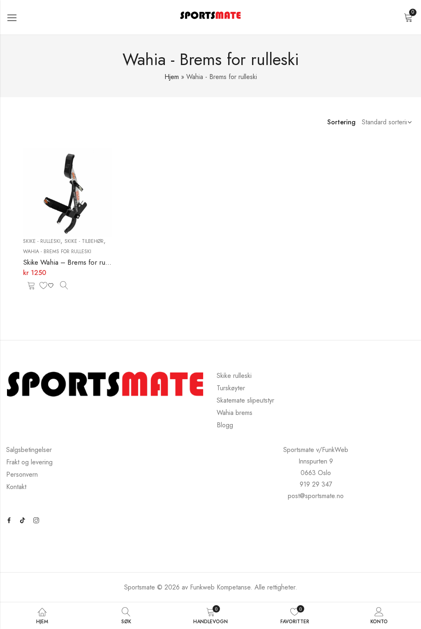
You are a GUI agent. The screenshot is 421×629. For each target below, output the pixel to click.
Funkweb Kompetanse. (222, 587)
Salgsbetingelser (29, 449)
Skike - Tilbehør (84, 241)
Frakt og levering (29, 462)
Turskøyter (231, 388)
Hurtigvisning (64, 285)
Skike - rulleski (41, 241)
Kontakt (16, 487)
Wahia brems (234, 412)
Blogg (225, 425)
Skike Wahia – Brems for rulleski (71, 262)
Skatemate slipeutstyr (245, 400)
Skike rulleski (234, 375)
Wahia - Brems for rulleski (57, 251)
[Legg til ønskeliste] (47, 285)
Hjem (171, 77)
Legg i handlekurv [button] (31, 285)
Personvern (22, 474)
